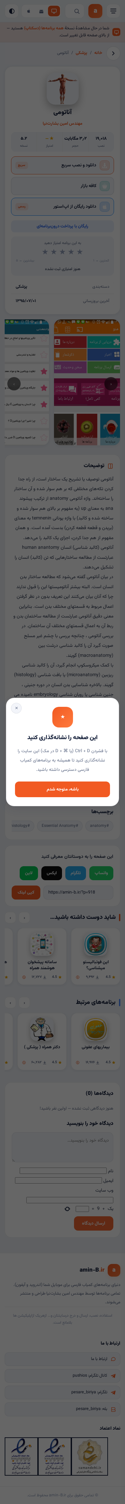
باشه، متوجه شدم (63, 789)
